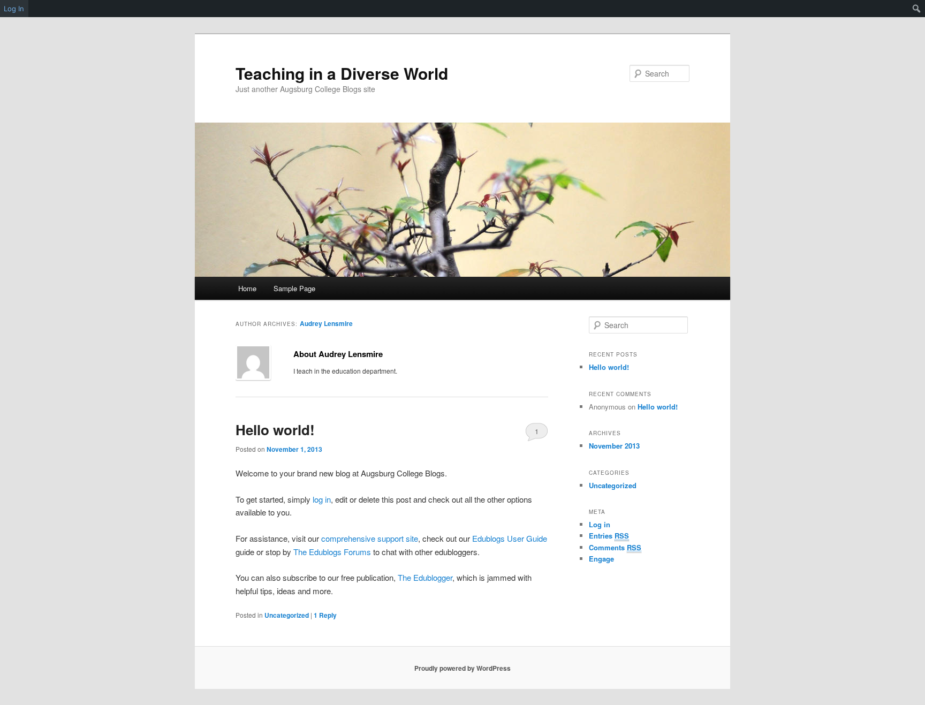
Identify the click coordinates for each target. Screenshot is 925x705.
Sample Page (294, 288)
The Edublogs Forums (332, 551)
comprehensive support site (369, 538)
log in (322, 499)
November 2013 (614, 446)
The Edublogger (425, 577)
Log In (14, 8)
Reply (325, 615)
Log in (599, 524)
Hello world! (275, 429)
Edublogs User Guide (509, 538)
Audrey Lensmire (326, 323)
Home (247, 288)
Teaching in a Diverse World (342, 73)
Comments (615, 547)
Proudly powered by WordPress (462, 668)
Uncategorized (286, 615)
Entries (609, 535)
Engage (601, 559)
